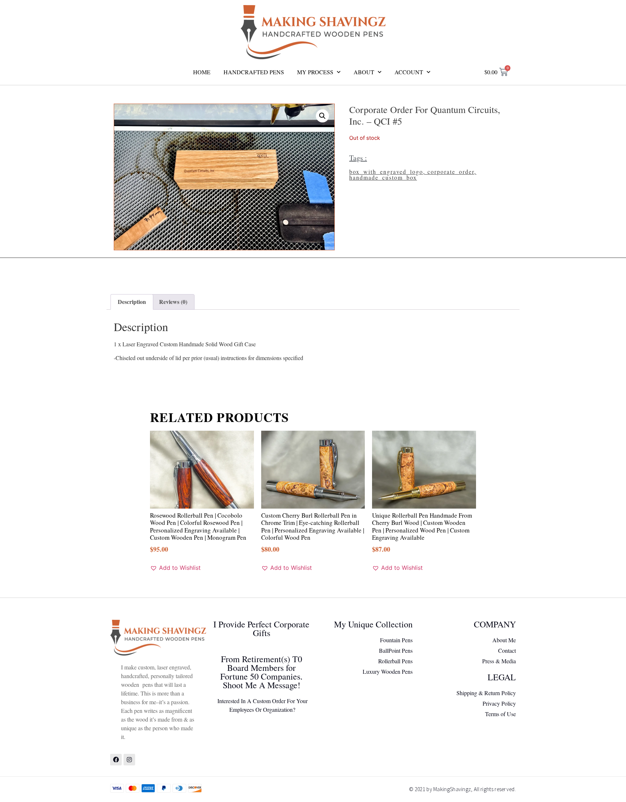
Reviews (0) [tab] (173, 301)
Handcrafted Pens (254, 72)
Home (201, 72)
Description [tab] (132, 301)
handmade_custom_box (383, 177)
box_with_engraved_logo (386, 171)
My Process (315, 72)
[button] (322, 115)
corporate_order (450, 171)
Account (409, 72)
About (364, 72)
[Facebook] (116, 759)
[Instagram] (129, 759)
